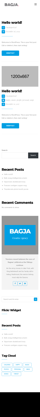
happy (8, 100)
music (13, 100)
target (16, 374)
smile (28, 369)
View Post (10, 53)
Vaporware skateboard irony (14, 182)
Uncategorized (11, 27)
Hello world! (8, 174)
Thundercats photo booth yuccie (16, 189)
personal (25, 100)
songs (32, 100)
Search (4, 150)
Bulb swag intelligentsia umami (15, 178)
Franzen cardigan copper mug (15, 185)
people (19, 100)
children (7, 365)
